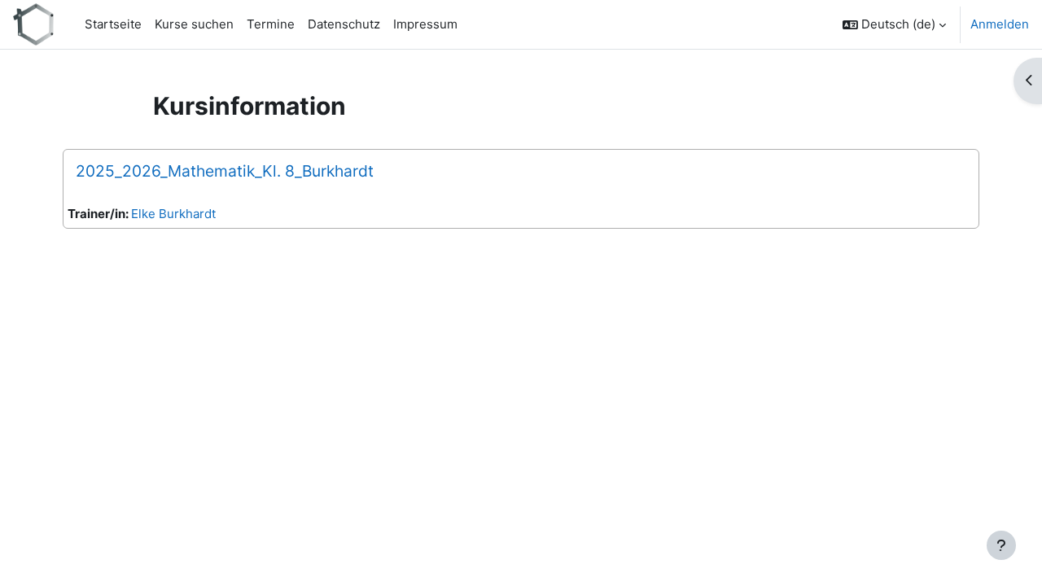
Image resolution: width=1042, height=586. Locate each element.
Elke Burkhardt (173, 213)
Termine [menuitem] (271, 24)
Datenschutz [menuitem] (344, 24)
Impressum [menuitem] (425, 24)
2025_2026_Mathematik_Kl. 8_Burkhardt (225, 171)
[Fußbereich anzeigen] (1001, 545)
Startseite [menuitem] (113, 24)
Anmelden (999, 24)
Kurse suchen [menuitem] (194, 24)
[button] (894, 24)
